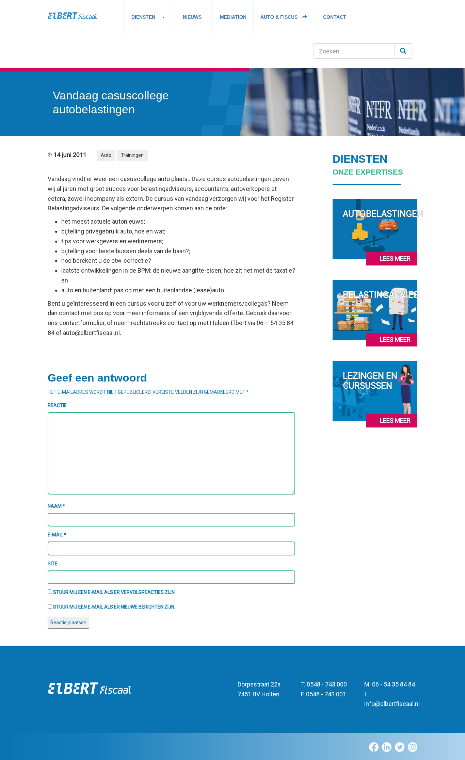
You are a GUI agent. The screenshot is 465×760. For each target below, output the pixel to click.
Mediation (233, 17)
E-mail (57, 534)
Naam (56, 506)
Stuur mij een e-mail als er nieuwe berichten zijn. (114, 607)
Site (53, 563)
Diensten (143, 17)
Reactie (57, 405)
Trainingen (132, 155)
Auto (106, 155)
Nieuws (192, 17)
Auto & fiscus (279, 17)
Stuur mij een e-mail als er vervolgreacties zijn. (114, 592)
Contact (334, 17)
